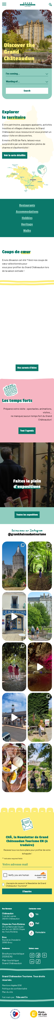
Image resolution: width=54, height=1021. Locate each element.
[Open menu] (4, 5)
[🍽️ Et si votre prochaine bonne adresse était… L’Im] (14, 767)
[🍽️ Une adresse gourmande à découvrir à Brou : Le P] (14, 616)
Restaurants (27, 205)
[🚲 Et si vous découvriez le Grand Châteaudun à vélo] (40, 767)
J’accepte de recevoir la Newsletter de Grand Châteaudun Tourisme (26, 884)
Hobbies (27, 218)
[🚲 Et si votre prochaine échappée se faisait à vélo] (14, 566)
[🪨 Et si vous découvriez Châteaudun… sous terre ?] (40, 666)
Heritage (27, 224)
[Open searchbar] (50, 4)
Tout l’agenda (27, 430)
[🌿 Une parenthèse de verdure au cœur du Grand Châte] (14, 666)
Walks (27, 231)
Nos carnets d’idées (27, 367)
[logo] (27, 4)
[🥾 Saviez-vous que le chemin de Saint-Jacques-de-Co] (40, 616)
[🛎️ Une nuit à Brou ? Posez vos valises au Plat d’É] (14, 717)
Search (27, 90)
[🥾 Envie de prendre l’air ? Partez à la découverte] (40, 566)
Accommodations (27, 212)
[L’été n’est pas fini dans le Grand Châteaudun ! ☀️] (40, 717)
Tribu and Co (22, 997)
